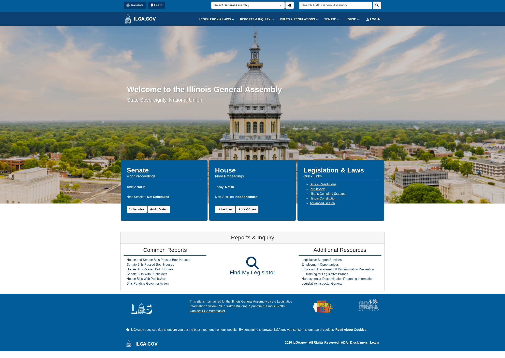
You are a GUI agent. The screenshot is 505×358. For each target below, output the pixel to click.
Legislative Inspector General (322, 283)
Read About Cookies (350, 329)
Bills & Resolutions (323, 184)
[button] (213, 19)
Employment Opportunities (320, 264)
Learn (374, 342)
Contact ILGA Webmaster (207, 311)
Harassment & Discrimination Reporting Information (337, 278)
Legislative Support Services (322, 259)
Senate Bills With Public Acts (147, 274)
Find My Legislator (252, 272)
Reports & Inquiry (252, 237)
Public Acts (317, 189)
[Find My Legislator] (252, 263)
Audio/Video (158, 209)
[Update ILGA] (289, 5)
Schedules (136, 209)
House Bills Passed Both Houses (150, 269)
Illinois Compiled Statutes (327, 193)
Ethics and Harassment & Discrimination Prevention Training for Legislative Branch (338, 272)
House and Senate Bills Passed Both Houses (158, 259)
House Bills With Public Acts (146, 278)
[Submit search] (377, 5)
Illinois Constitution (323, 198)
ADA (345, 342)
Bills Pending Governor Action (148, 283)
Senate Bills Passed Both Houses (150, 264)
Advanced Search (322, 203)
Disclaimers (359, 342)
